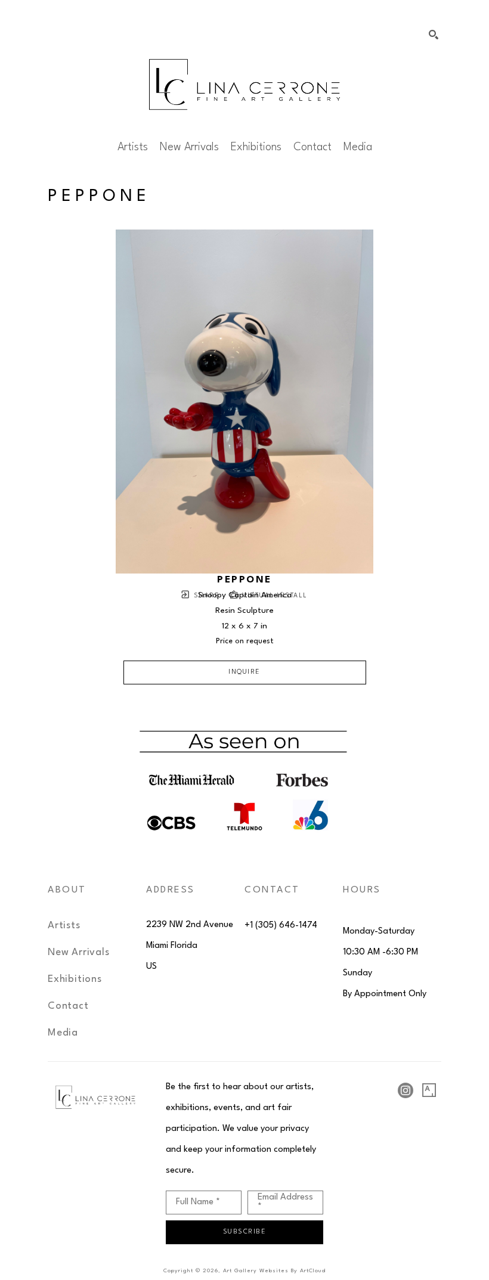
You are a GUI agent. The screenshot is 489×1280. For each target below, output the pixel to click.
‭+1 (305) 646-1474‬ (280, 925)
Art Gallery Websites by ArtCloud (274, 1270)
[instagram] (405, 1090)
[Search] (433, 34)
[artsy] (429, 1090)
